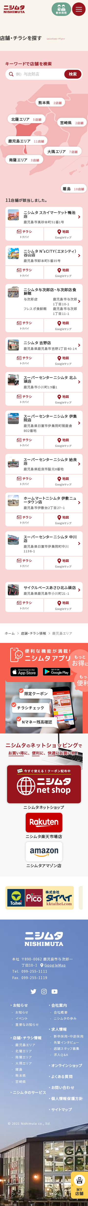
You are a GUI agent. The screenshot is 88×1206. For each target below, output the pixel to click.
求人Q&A (61, 1054)
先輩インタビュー (67, 1042)
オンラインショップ (67, 1065)
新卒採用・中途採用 (69, 1036)
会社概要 (61, 1012)
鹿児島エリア (25, 1044)
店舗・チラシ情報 (33, 633)
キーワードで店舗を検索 (28, 63)
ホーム (10, 633)
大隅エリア (23, 1063)
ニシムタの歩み (65, 1018)
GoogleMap (55, 965)
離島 (18, 1069)
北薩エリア (23, 1051)
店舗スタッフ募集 (67, 1048)
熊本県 (20, 1075)
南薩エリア (23, 1057)
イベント (21, 1018)
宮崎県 (20, 1081)
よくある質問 (62, 1076)
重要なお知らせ (27, 1024)
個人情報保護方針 (67, 1098)
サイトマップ (61, 1109)
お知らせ (22, 1012)
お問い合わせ (62, 1087)
